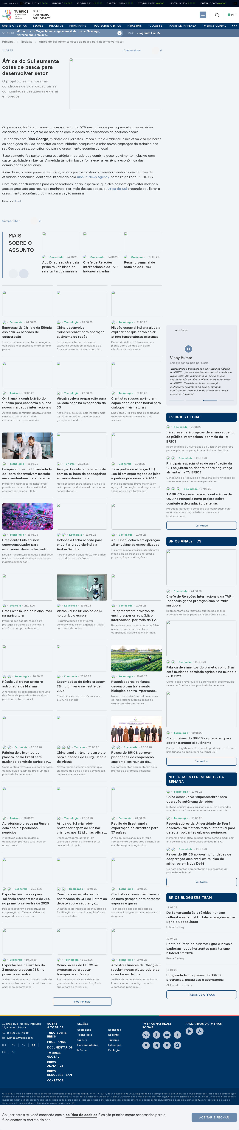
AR (13, 1051)
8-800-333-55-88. (199, 1096)
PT (33, 1045)
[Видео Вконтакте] (167, 1045)
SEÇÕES (83, 1023)
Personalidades (87, 1044)
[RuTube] (146, 1045)
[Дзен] (177, 1035)
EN (13, 1045)
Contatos (55, 1080)
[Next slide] (24, 274)
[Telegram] (156, 1045)
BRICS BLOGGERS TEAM (59, 1073)
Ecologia (114, 1050)
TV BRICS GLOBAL (54, 1054)
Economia (114, 1029)
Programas (56, 1041)
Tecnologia (84, 1034)
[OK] (156, 1035)
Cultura (82, 1039)
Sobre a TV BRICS (55, 1025)
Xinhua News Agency (93, 177)
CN (23, 1045)
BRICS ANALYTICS (55, 1064)
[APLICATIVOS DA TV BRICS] (189, 1031)
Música (82, 1050)
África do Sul (116, 188)
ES (4, 1051)
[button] (176, 400)
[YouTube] (167, 1035)
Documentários (60, 1047)
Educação (114, 1044)
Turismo (113, 1039)
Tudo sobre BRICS (57, 1034)
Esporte (113, 1034)
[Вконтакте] (146, 1035)
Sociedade (84, 1029)
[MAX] (177, 1045)
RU (4, 1045)
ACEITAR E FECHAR (214, 1117)
